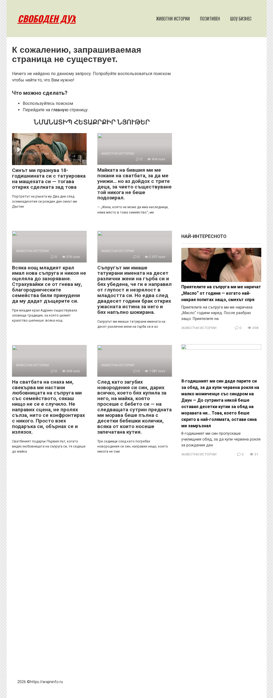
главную (60, 109)
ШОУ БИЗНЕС (240, 18)
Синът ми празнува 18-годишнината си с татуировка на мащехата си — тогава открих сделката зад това (49, 178)
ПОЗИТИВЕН (210, 18)
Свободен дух (47, 18)
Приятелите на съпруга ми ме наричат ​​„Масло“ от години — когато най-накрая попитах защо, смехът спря (221, 293)
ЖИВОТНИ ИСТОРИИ (173, 18)
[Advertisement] (221, 138)
